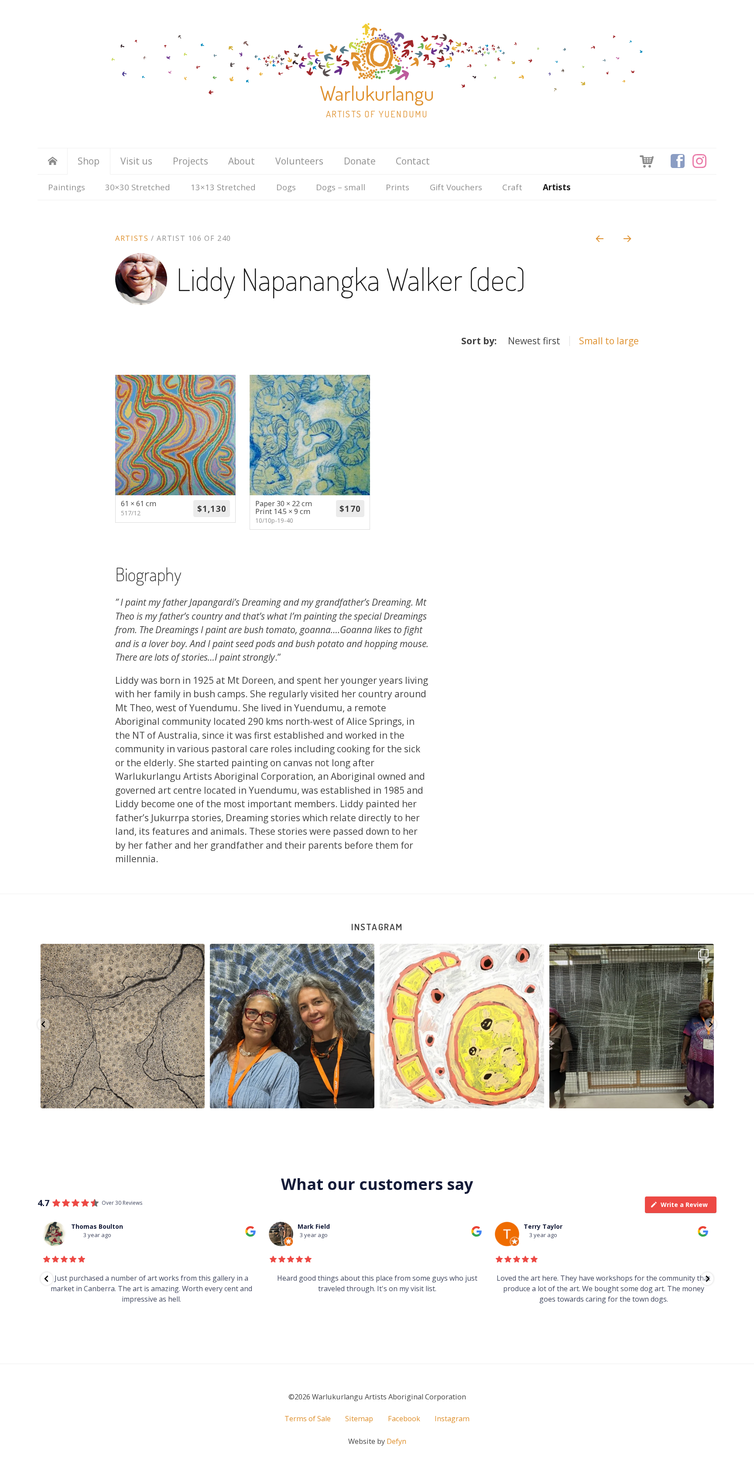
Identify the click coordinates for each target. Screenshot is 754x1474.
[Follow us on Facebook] (678, 161)
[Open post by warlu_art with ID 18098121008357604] (123, 1026)
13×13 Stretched (223, 187)
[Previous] (599, 238)
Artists (557, 187)
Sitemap (359, 1418)
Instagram (377, 926)
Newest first (534, 341)
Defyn (396, 1441)
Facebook (404, 1418)
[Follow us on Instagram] (699, 161)
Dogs (286, 187)
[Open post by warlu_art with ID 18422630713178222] (632, 1026)
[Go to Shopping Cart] (647, 160)
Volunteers (299, 161)
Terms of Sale (307, 1418)
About (241, 161)
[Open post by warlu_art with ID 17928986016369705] (292, 1026)
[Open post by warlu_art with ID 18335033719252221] (462, 1026)
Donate (360, 161)
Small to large (609, 341)
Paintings (66, 187)
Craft (512, 187)
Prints (397, 187)
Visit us (136, 161)
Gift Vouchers (456, 187)
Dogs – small (340, 187)
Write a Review (684, 1204)
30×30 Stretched (137, 187)
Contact (413, 161)
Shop (88, 161)
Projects (190, 161)
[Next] (628, 238)
